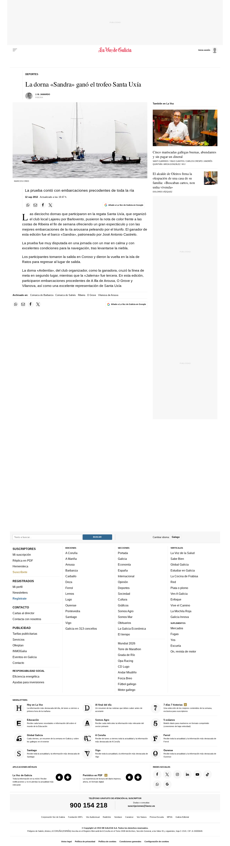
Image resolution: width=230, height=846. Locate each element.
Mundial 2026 (126, 643)
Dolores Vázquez (162, 192)
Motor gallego (126, 689)
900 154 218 (88, 805)
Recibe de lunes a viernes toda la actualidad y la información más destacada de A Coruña (121, 738)
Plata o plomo (179, 588)
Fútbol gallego (127, 684)
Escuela (176, 645)
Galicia (122, 558)
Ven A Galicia (179, 593)
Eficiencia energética (26, 676)
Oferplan (18, 645)
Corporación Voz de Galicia (53, 817)
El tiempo (124, 634)
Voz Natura (141, 817)
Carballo (70, 576)
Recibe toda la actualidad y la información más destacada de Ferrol (190, 738)
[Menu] (15, 50)
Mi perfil (18, 586)
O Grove (91, 295)
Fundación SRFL (75, 817)
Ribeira (81, 295)
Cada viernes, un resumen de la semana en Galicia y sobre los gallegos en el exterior (53, 738)
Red (173, 582)
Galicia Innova (180, 616)
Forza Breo (125, 678)
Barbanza (71, 570)
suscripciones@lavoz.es (141, 806)
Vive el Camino (180, 605)
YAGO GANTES (177, 161)
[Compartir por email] (35, 205)
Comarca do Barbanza (41, 295)
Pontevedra (72, 611)
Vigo (68, 622)
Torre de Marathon (129, 649)
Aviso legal (66, 841)
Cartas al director (23, 613)
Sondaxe (118, 817)
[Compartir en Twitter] (50, 205)
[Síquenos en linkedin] (187, 774)
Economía (124, 564)
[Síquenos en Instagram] (177, 774)
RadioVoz (107, 817)
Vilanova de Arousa (108, 295)
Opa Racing (125, 660)
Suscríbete (20, 572)
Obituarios (124, 622)
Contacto (18, 662)
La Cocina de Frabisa (184, 576)
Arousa (70, 564)
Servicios (18, 639)
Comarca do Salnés (65, 295)
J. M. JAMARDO (42, 94)
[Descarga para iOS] (59, 777)
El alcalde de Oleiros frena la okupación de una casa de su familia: (174, 180)
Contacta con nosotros (27, 619)
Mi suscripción (22, 554)
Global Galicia (180, 564)
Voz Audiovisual (93, 817)
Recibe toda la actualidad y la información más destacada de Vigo (121, 753)
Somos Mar (125, 616)
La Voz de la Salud (183, 553)
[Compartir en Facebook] (43, 205)
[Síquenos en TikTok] (207, 774)
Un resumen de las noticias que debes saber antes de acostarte (118, 707)
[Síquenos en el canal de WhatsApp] (157, 784)
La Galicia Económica (132, 628)
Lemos (69, 593)
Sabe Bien (177, 558)
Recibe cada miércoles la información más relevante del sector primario (119, 723)
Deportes (124, 588)
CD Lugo (123, 666)
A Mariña (71, 558)
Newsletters (20, 592)
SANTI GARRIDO (160, 161)
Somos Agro (126, 611)
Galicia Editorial (182, 817)
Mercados (177, 628)
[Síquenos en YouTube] (197, 774)
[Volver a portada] (115, 50)
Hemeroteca (20, 566)
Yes (173, 640)
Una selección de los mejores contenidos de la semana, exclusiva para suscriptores (188, 707)
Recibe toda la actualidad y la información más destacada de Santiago (53, 753)
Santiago (71, 616)
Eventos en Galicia (25, 657)
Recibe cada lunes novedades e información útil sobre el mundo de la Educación (51, 723)
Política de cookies (107, 841)
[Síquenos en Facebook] (157, 774)
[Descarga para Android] (67, 777)
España (123, 570)
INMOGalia (20, 651)
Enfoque (176, 599)
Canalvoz (129, 817)
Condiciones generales (130, 841)
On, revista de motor (183, 651)
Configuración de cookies (156, 841)
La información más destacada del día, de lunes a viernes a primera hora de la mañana (53, 707)
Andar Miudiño (127, 672)
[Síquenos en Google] (167, 784)
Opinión (123, 582)
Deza (68, 582)
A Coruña (71, 553)
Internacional (126, 576)
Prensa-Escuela (157, 817)
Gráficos (123, 605)
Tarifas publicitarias (25, 633)
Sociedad (124, 593)
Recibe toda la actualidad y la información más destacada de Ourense (190, 753)
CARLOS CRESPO (194, 161)
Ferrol (69, 588)
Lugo (68, 599)
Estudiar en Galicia (183, 570)
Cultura (122, 599)
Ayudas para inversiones (28, 682)
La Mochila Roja (181, 611)
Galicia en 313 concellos (81, 628)
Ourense (70, 605)
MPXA (169, 817)
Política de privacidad (85, 841)
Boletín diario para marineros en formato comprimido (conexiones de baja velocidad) (186, 723)
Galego (176, 537)
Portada (123, 553)
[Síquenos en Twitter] (167, 774)
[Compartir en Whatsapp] (28, 205)
